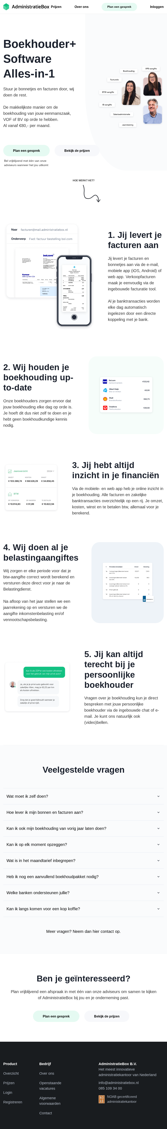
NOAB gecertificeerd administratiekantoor (122, 1099)
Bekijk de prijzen (77, 150)
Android (148, 270)
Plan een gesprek (119, 6)
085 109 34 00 (110, 1088)
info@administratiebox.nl (119, 1083)
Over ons (82, 7)
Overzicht (11, 1073)
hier (96, 931)
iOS (136, 270)
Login (7, 1093)
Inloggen (157, 7)
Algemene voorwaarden (49, 1101)
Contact (45, 1113)
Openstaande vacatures (50, 1086)
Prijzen (56, 7)
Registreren (12, 1102)
